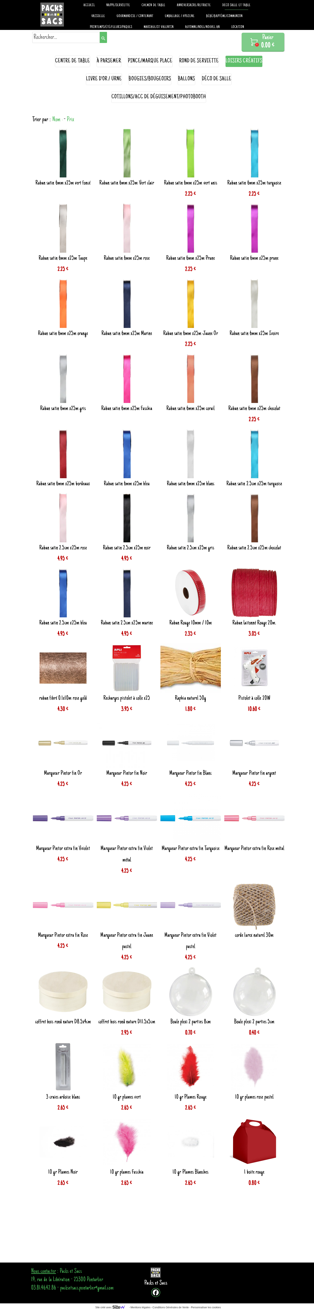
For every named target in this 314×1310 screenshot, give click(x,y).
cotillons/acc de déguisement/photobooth (159, 97)
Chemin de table (153, 5)
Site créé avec (103, 1307)
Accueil (89, 5)
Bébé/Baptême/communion (224, 16)
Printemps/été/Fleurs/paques (111, 27)
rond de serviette (199, 61)
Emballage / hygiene (180, 16)
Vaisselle (98, 16)
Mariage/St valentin (159, 27)
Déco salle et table (236, 5)
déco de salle (217, 79)
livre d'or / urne (104, 79)
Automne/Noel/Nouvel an (202, 27)
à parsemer (109, 61)
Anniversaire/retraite (194, 5)
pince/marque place (150, 61)
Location (237, 27)
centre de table (72, 61)
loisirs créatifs (244, 61)
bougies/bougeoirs (150, 79)
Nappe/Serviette (118, 5)
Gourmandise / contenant (135, 16)
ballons (186, 79)
